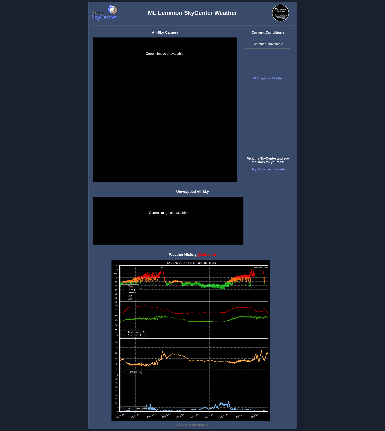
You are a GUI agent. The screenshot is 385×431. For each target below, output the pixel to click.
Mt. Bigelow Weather (268, 78)
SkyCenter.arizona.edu (268, 169)
